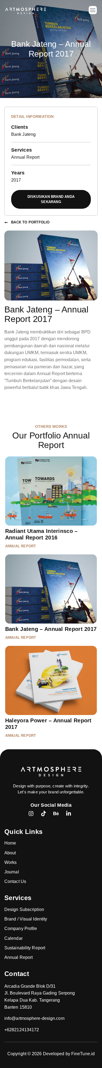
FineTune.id (83, 1053)
